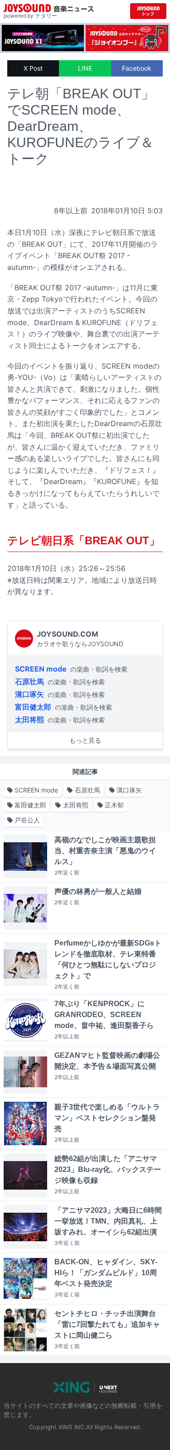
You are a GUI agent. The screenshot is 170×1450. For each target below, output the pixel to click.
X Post (33, 68)
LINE (85, 68)
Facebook (136, 68)
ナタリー (46, 15)
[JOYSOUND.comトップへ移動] (148, 11)
